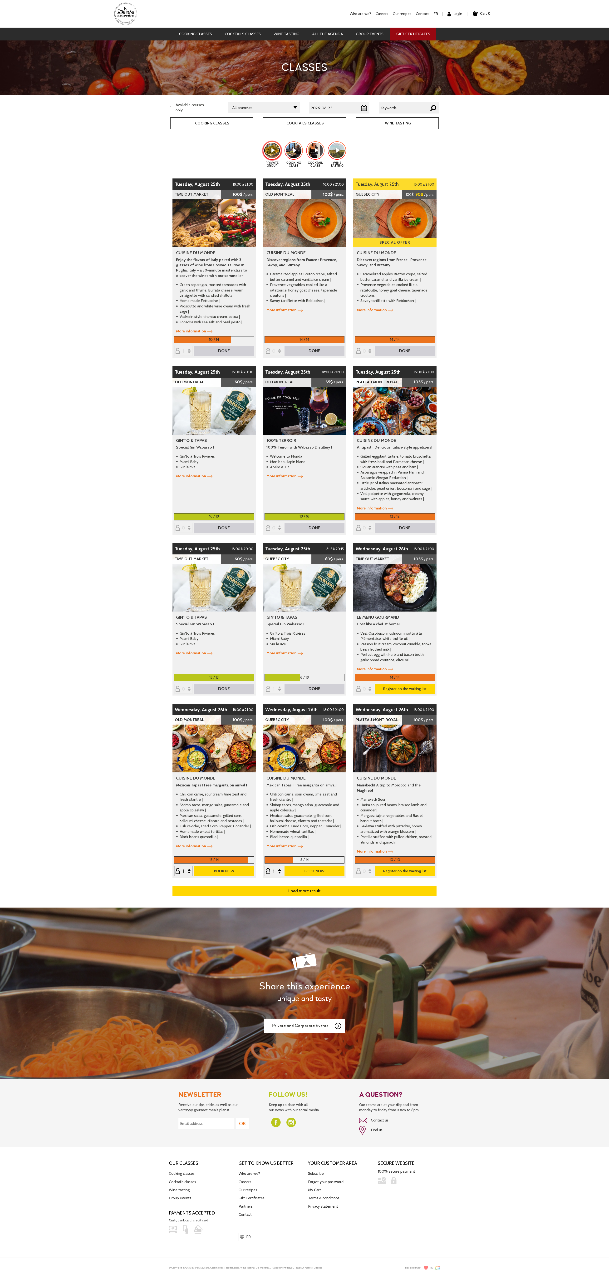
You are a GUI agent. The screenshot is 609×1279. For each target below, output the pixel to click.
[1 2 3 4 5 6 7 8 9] (274, 871)
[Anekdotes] (437, 1268)
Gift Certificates (413, 34)
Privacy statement (323, 1206)
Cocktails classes (243, 34)
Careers (382, 13)
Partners (246, 1206)
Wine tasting (286, 34)
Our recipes (248, 1190)
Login (457, 13)
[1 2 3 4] (183, 351)
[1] (183, 871)
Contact (422, 13)
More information (191, 331)
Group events (369, 34)
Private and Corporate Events (300, 1025)
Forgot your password (326, 1182)
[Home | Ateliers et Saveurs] (127, 13)
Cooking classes (195, 34)
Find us (376, 1130)
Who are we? (249, 1173)
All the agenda (327, 34)
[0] (274, 351)
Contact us (379, 1120)
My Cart (314, 1190)
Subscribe (316, 1173)
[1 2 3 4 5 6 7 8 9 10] (274, 689)
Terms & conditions (323, 1198)
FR (435, 13)
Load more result (304, 891)
